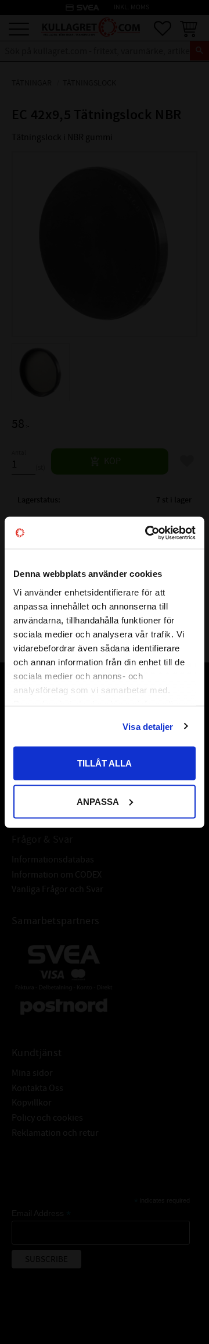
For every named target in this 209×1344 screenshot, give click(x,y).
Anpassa (98, 801)
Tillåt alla (104, 763)
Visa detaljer (147, 726)
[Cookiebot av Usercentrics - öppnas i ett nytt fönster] (147, 532)
